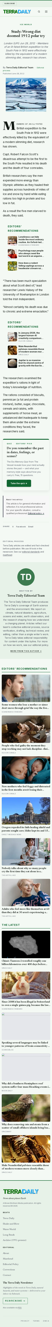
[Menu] (46, 11)
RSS (20, 1308)
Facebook (21, 526)
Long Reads (9, 1235)
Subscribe (9, 3)
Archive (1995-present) (14, 1240)
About (6, 1253)
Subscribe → (15, 1301)
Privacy (25, 1321)
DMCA (46, 1321)
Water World (9, 1229)
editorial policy (40, 645)
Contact (7, 1275)
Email (30, 526)
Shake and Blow (11, 1224)
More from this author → (26, 651)
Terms (36, 1321)
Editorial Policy (10, 1264)
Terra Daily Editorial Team (19, 67)
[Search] (39, 11)
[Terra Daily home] (17, 11)
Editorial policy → (36, 513)
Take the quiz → (19, 483)
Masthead (8, 1259)
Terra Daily (8, 1218)
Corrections (9, 1270)
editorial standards (31, 551)
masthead (7, 555)
